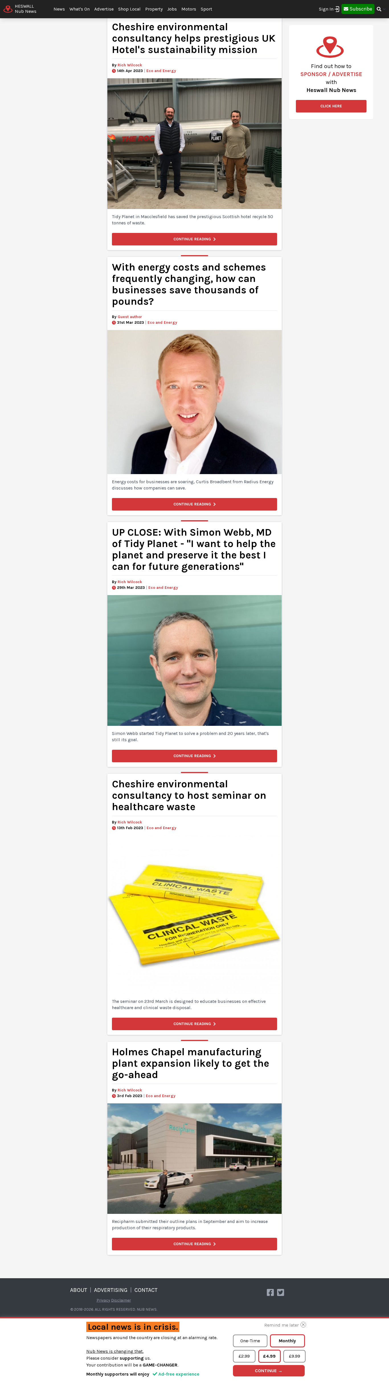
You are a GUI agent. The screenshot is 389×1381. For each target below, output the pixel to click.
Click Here (331, 106)
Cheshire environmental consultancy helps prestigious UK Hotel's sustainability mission (193, 38)
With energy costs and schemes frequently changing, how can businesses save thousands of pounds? (189, 284)
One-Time (250, 1340)
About (78, 1290)
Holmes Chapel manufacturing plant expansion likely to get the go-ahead (190, 1063)
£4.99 (269, 1356)
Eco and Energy (161, 70)
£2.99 (244, 1356)
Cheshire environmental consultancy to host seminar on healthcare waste (189, 795)
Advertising (111, 1290)
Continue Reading (192, 239)
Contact (145, 1290)
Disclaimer (121, 1300)
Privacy (103, 1300)
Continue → (268, 1370)
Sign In (326, 9)
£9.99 (294, 1356)
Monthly (287, 1340)
